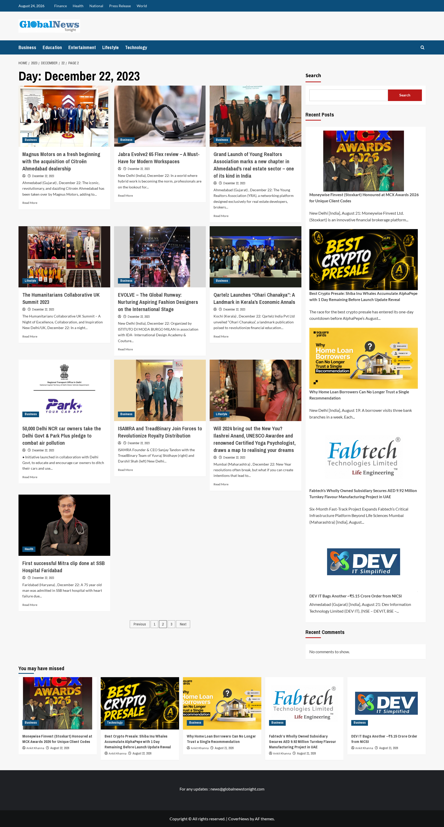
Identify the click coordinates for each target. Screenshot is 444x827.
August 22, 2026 (59, 748)
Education (52, 47)
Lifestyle (110, 47)
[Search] (422, 47)
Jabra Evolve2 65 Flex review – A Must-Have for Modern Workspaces (159, 158)
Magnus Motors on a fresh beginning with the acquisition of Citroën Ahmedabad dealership (61, 161)
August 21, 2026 (224, 748)
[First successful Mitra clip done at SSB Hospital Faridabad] (64, 525)
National (96, 6)
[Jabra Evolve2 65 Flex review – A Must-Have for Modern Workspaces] (160, 116)
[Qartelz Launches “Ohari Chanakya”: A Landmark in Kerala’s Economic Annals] (255, 256)
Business (27, 47)
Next (183, 624)
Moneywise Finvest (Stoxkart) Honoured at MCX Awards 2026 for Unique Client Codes (364, 197)
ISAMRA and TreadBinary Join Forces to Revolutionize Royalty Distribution (160, 432)
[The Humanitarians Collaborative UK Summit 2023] (64, 256)
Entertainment (82, 47)
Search (313, 75)
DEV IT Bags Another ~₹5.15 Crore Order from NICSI (355, 596)
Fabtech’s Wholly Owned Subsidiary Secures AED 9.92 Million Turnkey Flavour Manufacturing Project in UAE (363, 493)
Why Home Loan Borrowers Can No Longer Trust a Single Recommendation (359, 394)
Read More (29, 203)
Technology (136, 47)
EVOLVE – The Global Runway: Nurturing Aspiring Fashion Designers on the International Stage (158, 302)
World (142, 6)
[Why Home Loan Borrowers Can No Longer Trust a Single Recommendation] (222, 703)
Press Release (120, 6)
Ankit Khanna (35, 748)
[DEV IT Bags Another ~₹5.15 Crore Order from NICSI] (386, 703)
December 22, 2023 (43, 176)
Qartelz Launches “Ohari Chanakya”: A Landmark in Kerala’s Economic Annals (254, 298)
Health (78, 6)
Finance (60, 6)
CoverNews (238, 818)
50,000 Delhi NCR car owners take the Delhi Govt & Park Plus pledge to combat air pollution (61, 435)
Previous (140, 624)
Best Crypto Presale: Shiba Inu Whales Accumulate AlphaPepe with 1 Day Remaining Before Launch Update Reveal (363, 296)
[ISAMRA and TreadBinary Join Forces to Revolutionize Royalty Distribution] (160, 390)
